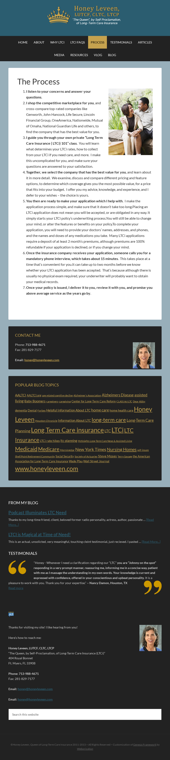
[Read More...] (151, 541)
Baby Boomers (35, 401)
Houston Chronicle (46, 420)
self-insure (143, 450)
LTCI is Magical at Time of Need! (39, 534)
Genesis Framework (144, 744)
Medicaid (26, 448)
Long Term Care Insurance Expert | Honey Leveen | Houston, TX (84, 15)
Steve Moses (107, 456)
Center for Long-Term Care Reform (93, 401)
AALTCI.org (34, 395)
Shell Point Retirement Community (35, 456)
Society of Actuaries (86, 456)
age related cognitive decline (57, 395)
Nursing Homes (122, 449)
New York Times (90, 449)
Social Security (65, 456)
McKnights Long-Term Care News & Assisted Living (105, 440)
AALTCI (20, 395)
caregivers (52, 401)
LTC (107, 430)
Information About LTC (74, 420)
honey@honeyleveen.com (41, 360)
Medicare (48, 449)
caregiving (65, 401)
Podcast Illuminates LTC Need (37, 512)
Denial (32, 410)
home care (100, 410)
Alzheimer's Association (87, 395)
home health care (121, 410)
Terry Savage (125, 456)
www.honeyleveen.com (46, 468)
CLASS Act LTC (124, 401)
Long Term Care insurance (67, 430)
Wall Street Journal (96, 461)
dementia (21, 410)
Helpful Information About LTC (68, 410)
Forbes (41, 410)
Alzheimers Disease (118, 395)
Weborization (85, 748)
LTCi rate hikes (50, 441)
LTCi (118, 430)
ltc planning (68, 441)
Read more (15, 588)
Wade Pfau (76, 461)
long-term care (109, 420)
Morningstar (67, 450)
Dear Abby (139, 401)
